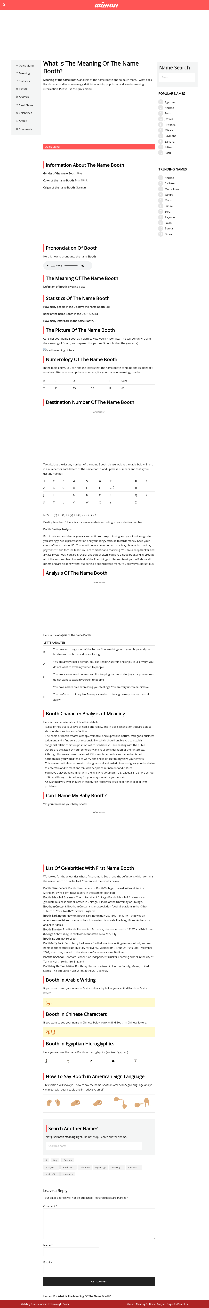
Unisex (35, 1304)
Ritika (168, 147)
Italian (51, 1304)
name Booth (134, 1167)
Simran (169, 234)
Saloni (168, 223)
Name (48, 1245)
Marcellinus (172, 189)
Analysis (22, 96)
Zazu (168, 153)
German (68, 1160)
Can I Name (24, 105)
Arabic (21, 121)
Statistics (23, 81)
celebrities (85, 1167)
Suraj (168, 113)
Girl (23, 1304)
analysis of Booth (53, 1167)
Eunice (169, 206)
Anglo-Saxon (63, 1304)
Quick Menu (25, 65)
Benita (169, 228)
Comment (50, 1206)
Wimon (130, 1304)
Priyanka (170, 125)
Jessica (169, 119)
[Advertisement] (104, 35)
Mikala (169, 130)
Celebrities (24, 113)
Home (47, 1296)
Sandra (169, 195)
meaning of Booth (118, 1167)
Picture (22, 89)
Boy (55, 1160)
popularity (68, 1174)
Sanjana (170, 141)
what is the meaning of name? (104, 5)
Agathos (170, 102)
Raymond (170, 136)
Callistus (170, 183)
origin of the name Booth (53, 1174)
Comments (24, 129)
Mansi (168, 200)
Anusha (169, 108)
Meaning (23, 73)
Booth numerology (70, 1167)
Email (47, 1262)
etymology (100, 1167)
